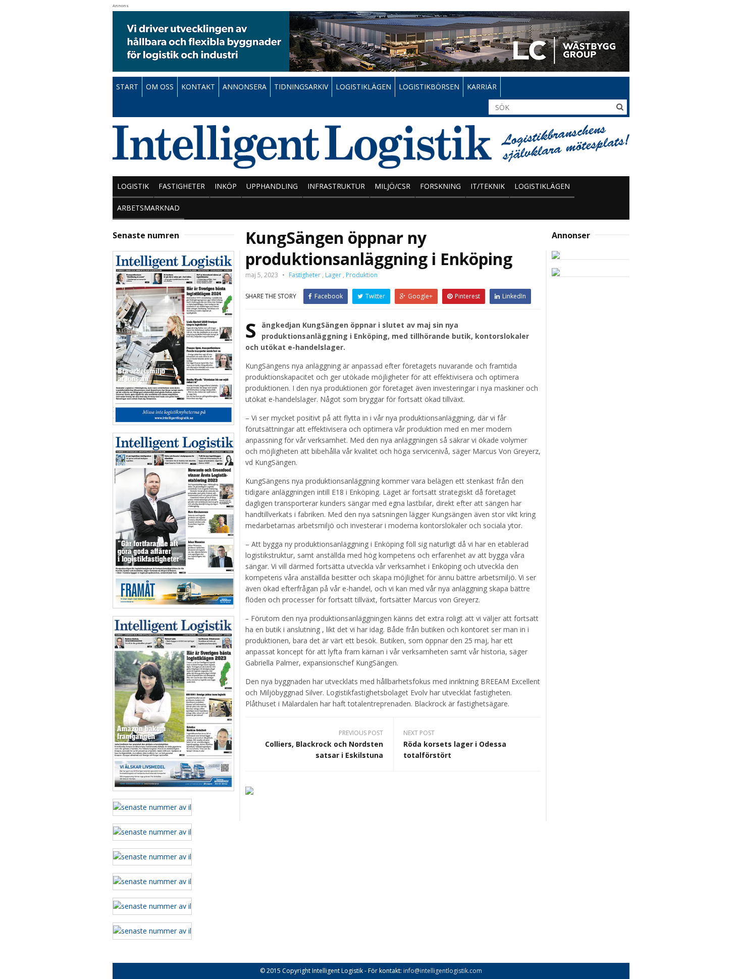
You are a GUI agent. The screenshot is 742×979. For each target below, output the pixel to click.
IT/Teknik (487, 186)
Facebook (328, 296)
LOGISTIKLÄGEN (363, 86)
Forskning (440, 186)
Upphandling (272, 186)
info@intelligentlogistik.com (442, 970)
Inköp (226, 186)
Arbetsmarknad (148, 208)
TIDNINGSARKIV (301, 86)
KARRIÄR (482, 86)
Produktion (362, 275)
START (127, 86)
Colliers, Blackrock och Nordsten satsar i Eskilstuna (324, 749)
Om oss (160, 86)
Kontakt (198, 86)
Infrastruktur (336, 186)
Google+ (420, 296)
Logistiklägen (542, 186)
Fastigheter (181, 186)
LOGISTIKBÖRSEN (429, 86)
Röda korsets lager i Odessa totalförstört (454, 749)
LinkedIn (514, 296)
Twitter (375, 296)
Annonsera (245, 86)
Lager (333, 275)
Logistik (133, 186)
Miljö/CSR (392, 186)
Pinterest (467, 296)
